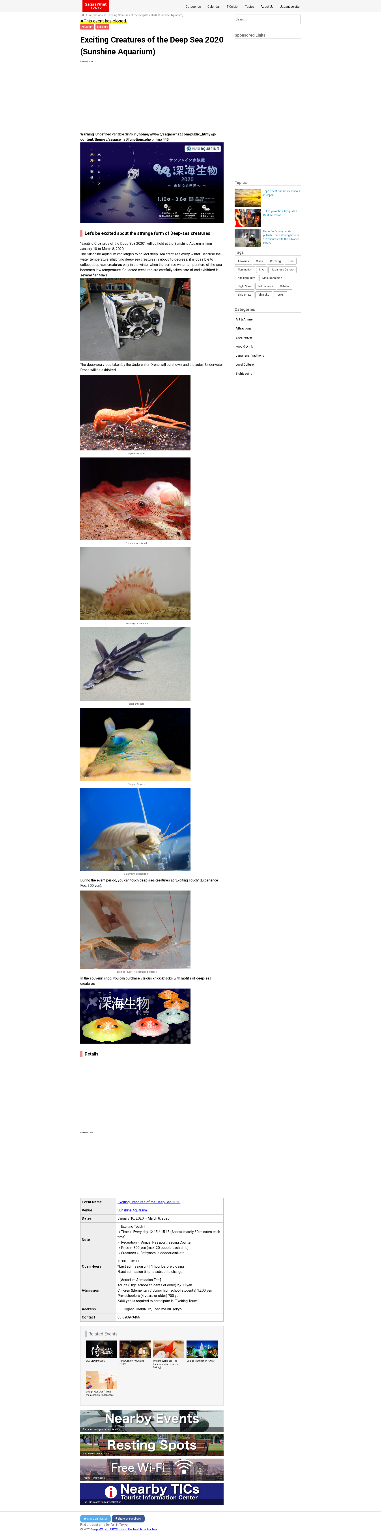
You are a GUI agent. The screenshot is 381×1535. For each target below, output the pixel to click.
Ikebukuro (102, 26)
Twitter (97, 1518)
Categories (193, 6)
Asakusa (243, 261)
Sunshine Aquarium (132, 1210)
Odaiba (284, 286)
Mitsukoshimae (272, 278)
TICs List (232, 6)
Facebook (129, 1518)
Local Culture (245, 364)
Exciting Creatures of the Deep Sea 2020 (149, 1202)
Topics (249, 6)
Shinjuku (263, 294)
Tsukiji (280, 294)
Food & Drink (244, 346)
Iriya (261, 269)
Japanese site (290, 6)
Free (290, 261)
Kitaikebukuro (246, 278)
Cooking (275, 261)
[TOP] (82, 15)
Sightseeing (244, 373)
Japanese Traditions (250, 355)
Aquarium (87, 26)
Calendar (213, 6)
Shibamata (244, 294)
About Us (267, 6)
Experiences (244, 337)
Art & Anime (244, 319)
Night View (244, 286)
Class (259, 261)
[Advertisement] (152, 93)
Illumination (245, 269)
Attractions (96, 15)
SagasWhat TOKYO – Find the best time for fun (124, 1529)
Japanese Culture (282, 269)
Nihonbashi (265, 286)
